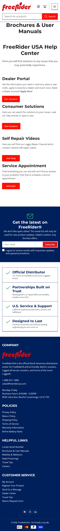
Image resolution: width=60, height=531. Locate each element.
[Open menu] (54, 6)
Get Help (11, 158)
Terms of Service (10, 423)
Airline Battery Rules (12, 431)
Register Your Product (13, 485)
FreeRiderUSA (24, 522)
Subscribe (50, 244)
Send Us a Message (11, 489)
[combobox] (30, 16)
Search (51, 16)
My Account (8, 481)
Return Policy (8, 416)
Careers (6, 466)
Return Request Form (12, 500)
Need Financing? (10, 458)
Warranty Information (13, 427)
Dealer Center (9, 493)
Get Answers (10, 99)
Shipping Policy (9, 419)
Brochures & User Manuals (15, 450)
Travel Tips (7, 462)
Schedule (11, 186)
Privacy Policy (9, 412)
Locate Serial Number (13, 446)
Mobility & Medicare (12, 454)
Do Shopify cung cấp (40, 522)
